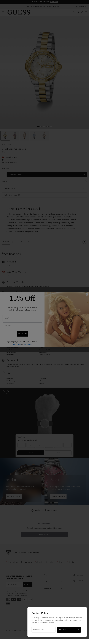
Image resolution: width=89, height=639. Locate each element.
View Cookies (38, 630)
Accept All (62, 630)
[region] (57, 622)
